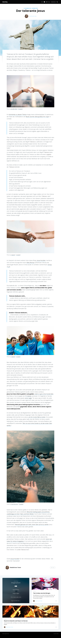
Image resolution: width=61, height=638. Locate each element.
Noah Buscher (14, 504)
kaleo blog (4, 2)
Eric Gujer (46, 116)
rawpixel (13, 255)
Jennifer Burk (14, 109)
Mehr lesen (53, 567)
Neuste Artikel (56, 633)
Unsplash (20, 109)
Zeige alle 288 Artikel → (16, 600)
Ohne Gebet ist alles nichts (16, 597)
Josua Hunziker (41, 260)
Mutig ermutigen (16, 593)
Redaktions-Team (32, 16)
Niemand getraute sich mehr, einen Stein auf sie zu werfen (32, 524)
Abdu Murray (30, 262)
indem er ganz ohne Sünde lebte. (44, 394)
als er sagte (28, 398)
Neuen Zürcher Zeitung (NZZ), (34, 116)
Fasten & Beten (16, 589)
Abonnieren (53, 1)
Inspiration (35, 8)
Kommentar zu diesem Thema (17, 114)
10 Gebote (28, 396)
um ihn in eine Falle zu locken (36, 417)
